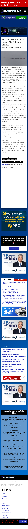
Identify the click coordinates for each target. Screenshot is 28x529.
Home (3, 493)
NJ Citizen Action (7, 161)
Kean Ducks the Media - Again (11, 3)
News (3, 49)
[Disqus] (14, 188)
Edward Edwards (6, 513)
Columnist (4, 515)
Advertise (4, 498)
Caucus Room (5, 510)
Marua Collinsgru (12, 159)
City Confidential (6, 508)
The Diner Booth (6, 505)
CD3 (4, 159)
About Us (4, 496)
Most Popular (7, 279)
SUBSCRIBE (14, 248)
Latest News (20, 279)
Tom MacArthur (18, 161)
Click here (5, 164)
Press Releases (5, 346)
